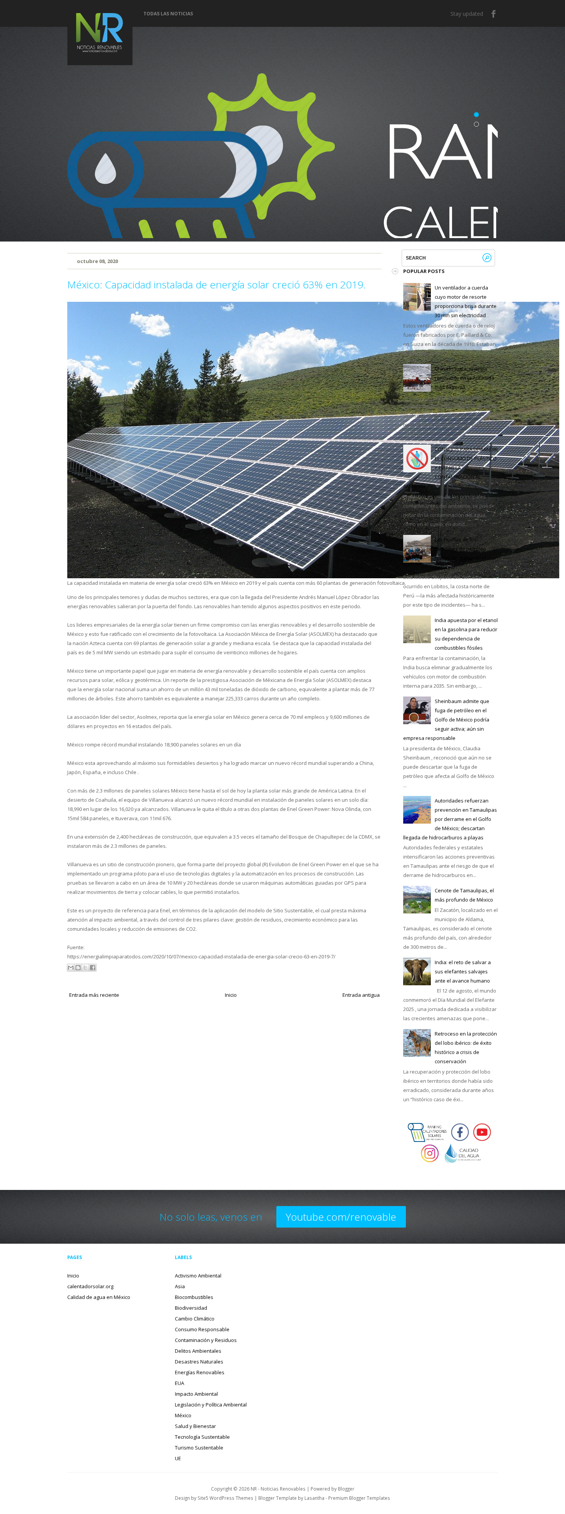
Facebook (494, 14)
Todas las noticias (168, 14)
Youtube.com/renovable (341, 1217)
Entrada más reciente (94, 994)
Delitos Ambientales (198, 1350)
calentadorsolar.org (90, 1286)
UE (178, 1458)
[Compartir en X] (85, 967)
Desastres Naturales (199, 1361)
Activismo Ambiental (198, 1275)
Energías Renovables (199, 1372)
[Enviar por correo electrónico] (71, 967)
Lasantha (314, 1498)
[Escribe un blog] (78, 967)
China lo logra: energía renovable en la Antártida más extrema (464, 377)
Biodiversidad (191, 1307)
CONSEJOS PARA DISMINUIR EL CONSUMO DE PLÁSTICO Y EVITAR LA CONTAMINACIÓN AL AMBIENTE (450, 468)
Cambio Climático (194, 1318)
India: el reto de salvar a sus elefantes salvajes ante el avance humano (463, 971)
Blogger (346, 1489)
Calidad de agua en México (98, 1297)
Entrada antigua (361, 994)
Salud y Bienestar (195, 1426)
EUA (179, 1383)
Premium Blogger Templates (359, 1498)
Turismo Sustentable (199, 1447)
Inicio (231, 994)
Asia (180, 1286)
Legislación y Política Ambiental (211, 1404)
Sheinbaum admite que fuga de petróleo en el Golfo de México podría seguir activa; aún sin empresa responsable (446, 719)
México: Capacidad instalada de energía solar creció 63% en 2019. (216, 284)
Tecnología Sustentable (202, 1436)
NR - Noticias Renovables (278, 1489)
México (183, 1415)
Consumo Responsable (202, 1329)
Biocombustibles (194, 1297)
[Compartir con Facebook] (92, 967)
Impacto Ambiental (196, 1393)
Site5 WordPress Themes (225, 1498)
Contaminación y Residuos (206, 1340)
